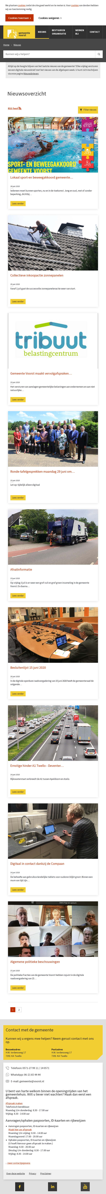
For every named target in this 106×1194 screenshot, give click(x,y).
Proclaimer (45, 1173)
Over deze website (15, 1173)
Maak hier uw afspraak (20, 1129)
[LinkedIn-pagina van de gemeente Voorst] (52, 1186)
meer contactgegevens (18, 1163)
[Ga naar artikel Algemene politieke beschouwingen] (53, 928)
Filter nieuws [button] (90, 109)
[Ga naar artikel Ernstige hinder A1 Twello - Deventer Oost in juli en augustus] (53, 732)
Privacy (32, 1173)
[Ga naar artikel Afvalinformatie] (53, 536)
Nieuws (42, 31)
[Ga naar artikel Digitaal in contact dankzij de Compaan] (53, 830)
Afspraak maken (14, 1103)
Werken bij (79, 32)
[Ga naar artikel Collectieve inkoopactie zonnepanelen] (53, 242)
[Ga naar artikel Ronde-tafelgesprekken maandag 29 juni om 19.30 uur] (53, 438)
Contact (95, 31)
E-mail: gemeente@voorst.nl (27, 1081)
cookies (22, 5)
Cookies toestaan (18, 18)
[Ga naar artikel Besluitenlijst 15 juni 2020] (53, 634)
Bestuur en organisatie (59, 32)
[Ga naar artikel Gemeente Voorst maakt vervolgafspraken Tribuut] (53, 340)
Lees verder (18, 203)
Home (6, 44)
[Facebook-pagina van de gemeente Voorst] (19, 1186)
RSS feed (13, 108)
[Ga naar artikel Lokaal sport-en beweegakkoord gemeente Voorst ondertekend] (53, 144)
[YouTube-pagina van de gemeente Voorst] (85, 1186)
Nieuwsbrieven (31, 73)
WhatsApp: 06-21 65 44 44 (25, 1074)
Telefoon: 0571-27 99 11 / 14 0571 (30, 1068)
